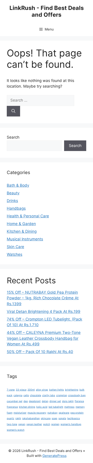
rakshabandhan (31, 418)
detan (45, 401)
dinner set (55, 401)
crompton (61, 395)
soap (54, 418)
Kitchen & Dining (22, 231)
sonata (62, 418)
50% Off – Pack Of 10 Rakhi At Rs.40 (40, 351)
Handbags (16, 208)
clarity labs (48, 395)
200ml (31, 389)
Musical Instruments (25, 239)
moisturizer (20, 412)
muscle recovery (37, 412)
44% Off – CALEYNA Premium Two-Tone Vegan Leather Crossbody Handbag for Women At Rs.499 (44, 338)
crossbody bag (77, 395)
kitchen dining (27, 406)
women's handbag (70, 424)
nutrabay (52, 412)
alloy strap (42, 389)
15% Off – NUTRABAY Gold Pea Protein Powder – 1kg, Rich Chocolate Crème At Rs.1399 (43, 298)
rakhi (18, 418)
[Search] (13, 111)
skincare (46, 418)
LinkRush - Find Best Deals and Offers (46, 11)
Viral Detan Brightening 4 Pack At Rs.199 (43, 311)
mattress (69, 406)
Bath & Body (18, 185)
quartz (10, 418)
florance (79, 401)
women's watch (15, 429)
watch (46, 424)
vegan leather (34, 424)
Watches (14, 254)
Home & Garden (21, 223)
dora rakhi (68, 401)
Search (13, 137)
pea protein (77, 412)
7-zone (11, 389)
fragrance (12, 406)
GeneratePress (54, 456)
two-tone (12, 424)
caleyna (18, 395)
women (55, 424)
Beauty (13, 193)
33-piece (21, 389)
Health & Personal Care (28, 216)
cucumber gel (14, 401)
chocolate (35, 395)
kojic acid (41, 406)
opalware (64, 412)
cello (26, 395)
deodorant (35, 401)
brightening (71, 389)
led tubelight (56, 406)
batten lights (56, 389)
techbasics (73, 418)
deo (25, 401)
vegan (21, 424)
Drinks (12, 200)
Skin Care (15, 246)
